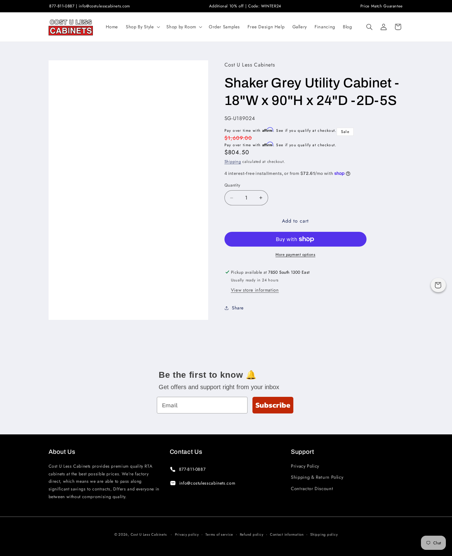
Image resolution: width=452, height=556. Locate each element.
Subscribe (273, 405)
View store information (255, 290)
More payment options (295, 254)
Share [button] (238, 307)
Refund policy (252, 534)
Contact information (287, 534)
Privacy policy (187, 534)
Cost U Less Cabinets (149, 534)
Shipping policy (324, 534)
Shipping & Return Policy (317, 477)
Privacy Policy (305, 466)
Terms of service (219, 534)
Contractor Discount (312, 488)
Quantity (232, 185)
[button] (142, 27)
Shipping (232, 161)
